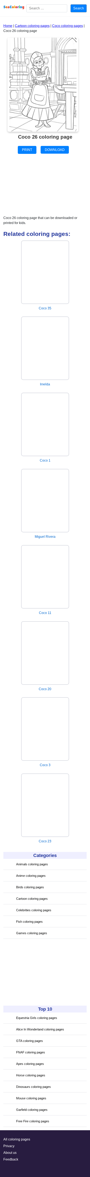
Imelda (45, 384)
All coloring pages (16, 1139)
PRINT (27, 150)
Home (7, 26)
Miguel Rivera (45, 536)
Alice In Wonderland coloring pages (40, 1029)
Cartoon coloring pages (32, 898)
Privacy (8, 1146)
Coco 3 (45, 765)
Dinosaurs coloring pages (33, 1086)
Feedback (10, 1159)
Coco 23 (45, 841)
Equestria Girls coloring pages (36, 1018)
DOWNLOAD (55, 150)
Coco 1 (45, 460)
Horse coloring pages (30, 1075)
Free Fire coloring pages (32, 1121)
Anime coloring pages (31, 875)
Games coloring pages (31, 933)
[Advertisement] (34, 972)
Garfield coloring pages (32, 1109)
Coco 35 (45, 308)
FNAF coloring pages (30, 1052)
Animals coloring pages (32, 864)
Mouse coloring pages (31, 1098)
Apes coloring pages (30, 1064)
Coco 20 (45, 689)
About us (10, 1152)
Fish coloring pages (29, 921)
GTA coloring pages (29, 1041)
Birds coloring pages (30, 887)
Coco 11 (45, 613)
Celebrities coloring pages (33, 910)
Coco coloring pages (67, 26)
